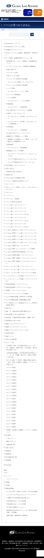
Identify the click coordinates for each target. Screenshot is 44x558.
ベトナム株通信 (11, 97)
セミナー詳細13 (11, 380)
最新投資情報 (9, 488)
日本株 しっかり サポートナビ (16, 113)
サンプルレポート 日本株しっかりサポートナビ (22, 117)
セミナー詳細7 (11, 420)
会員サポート (9, 308)
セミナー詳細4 (11, 411)
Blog (5, 470)
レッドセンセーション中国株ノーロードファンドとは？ (21, 280)
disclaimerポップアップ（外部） (15, 46)
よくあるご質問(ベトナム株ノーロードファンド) (20, 230)
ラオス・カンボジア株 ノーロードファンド (18, 266)
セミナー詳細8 (11, 423)
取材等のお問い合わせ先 (14, 171)
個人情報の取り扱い (11, 457)
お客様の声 (8, 175)
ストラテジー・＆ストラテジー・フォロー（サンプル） (22, 155)
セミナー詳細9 (11, 427)
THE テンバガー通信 (13, 76)
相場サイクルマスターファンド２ (15, 327)
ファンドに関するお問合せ (13, 202)
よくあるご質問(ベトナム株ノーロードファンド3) (20, 236)
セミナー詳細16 (11, 389)
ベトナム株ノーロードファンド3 (15, 211)
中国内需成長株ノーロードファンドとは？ (18, 287)
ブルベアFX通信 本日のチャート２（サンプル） (23, 159)
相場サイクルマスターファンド (15, 324)
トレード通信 (11, 88)
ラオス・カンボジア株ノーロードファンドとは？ (20, 269)
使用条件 (8, 451)
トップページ (9, 195)
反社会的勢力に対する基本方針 (15, 314)
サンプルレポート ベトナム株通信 (19, 101)
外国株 (7, 482)
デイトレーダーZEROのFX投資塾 (17, 79)
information (7, 465)
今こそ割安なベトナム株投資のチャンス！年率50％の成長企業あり (21, 304)
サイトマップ (9, 184)
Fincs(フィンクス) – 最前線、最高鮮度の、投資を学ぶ (21, 54)
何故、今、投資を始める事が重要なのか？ (18, 311)
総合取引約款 (9, 333)
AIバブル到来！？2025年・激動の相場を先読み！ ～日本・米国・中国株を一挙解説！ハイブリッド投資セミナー (22, 362)
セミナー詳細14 (11, 383)
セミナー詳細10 (11, 370)
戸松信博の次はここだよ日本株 (16, 504)
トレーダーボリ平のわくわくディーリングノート (22, 494)
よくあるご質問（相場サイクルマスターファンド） (21, 258)
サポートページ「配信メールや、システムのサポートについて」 (21, 188)
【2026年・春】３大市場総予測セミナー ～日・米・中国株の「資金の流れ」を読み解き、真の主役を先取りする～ (22, 348)
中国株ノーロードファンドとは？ (15, 290)
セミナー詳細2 (11, 398)
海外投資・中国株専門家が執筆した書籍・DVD (20, 317)
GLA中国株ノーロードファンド (15, 165)
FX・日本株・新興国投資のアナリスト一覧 (18, 58)
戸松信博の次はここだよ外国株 (16, 501)
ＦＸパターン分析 (12, 72)
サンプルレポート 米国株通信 (17, 147)
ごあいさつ (10, 438)
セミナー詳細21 (11, 405)
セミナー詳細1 (11, 367)
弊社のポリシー (11, 441)
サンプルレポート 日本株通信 (17, 130)
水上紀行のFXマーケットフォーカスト (19, 133)
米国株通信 (10, 144)
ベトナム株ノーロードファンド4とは (16, 220)
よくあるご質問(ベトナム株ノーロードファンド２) (21, 233)
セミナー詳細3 (11, 408)
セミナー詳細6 (11, 417)
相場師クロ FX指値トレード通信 (17, 136)
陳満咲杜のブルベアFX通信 (15, 151)
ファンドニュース (12, 479)
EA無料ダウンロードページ (14, 50)
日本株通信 (10, 127)
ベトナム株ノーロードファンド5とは (16, 227)
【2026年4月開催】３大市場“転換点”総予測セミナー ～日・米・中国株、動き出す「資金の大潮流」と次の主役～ (22, 355)
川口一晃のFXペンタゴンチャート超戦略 (19, 110)
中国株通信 (10, 104)
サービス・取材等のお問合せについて (17, 181)
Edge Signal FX (11, 69)
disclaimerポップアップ (12, 43)
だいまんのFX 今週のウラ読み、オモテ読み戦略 (22, 491)
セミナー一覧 (9, 342)
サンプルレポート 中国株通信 (17, 107)
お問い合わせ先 (33, 543)
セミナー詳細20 (11, 402)
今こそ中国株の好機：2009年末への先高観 (18, 296)
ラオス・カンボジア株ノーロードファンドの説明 (20, 272)
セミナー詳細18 (11, 395)
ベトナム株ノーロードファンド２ (15, 208)
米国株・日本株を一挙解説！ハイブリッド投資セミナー (22, 431)
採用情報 (8, 460)
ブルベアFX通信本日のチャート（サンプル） (22, 162)
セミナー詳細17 (11, 392)
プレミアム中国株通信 (13, 94)
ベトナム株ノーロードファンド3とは (16, 214)
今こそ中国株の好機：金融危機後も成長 (17, 300)
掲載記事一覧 (11, 444)
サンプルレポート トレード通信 (18, 91)
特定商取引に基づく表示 (13, 320)
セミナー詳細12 (11, 377)
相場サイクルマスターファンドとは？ (17, 330)
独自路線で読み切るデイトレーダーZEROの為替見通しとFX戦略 (22, 511)
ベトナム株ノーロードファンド (15, 205)
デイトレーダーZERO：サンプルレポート (21, 82)
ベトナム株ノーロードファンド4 (15, 217)
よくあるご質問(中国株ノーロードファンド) (19, 255)
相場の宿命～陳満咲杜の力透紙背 (17, 515)
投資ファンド (9, 336)
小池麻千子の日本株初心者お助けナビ (18, 498)
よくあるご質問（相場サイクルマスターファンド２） (20, 262)
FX (6, 473)
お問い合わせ (9, 168)
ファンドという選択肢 (12, 199)
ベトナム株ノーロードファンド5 (15, 224)
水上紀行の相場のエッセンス (16, 507)
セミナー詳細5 (11, 414)
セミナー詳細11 (11, 373)
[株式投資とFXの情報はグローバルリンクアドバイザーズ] (22, 5)
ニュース (8, 476)
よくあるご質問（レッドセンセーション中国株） (20, 249)
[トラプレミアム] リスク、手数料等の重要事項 (21, 66)
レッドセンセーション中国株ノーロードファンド (20, 276)
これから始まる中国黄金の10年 (15, 178)
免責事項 (8, 454)
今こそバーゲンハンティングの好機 (16, 293)
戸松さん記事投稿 (11, 339)
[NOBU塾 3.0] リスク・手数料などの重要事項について (22, 62)
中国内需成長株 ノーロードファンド (16, 284)
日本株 (7, 485)
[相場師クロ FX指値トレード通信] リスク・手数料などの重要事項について (22, 140)
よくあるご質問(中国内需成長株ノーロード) (19, 252)
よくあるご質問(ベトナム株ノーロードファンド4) (20, 239)
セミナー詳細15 (11, 386)
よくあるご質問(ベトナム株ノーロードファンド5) (20, 242)
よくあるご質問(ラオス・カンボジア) (17, 245)
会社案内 (8, 435)
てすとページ (9, 192)
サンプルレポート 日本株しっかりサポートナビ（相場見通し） (22, 123)
